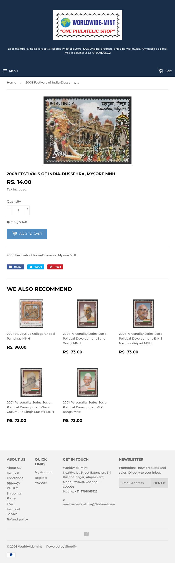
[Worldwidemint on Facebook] (86, 534)
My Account (44, 472)
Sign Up (159, 483)
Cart (168, 71)
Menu (13, 71)
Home (11, 82)
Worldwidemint (30, 546)
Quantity (14, 201)
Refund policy (17, 519)
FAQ (10, 503)
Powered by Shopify (61, 546)
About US (14, 467)
